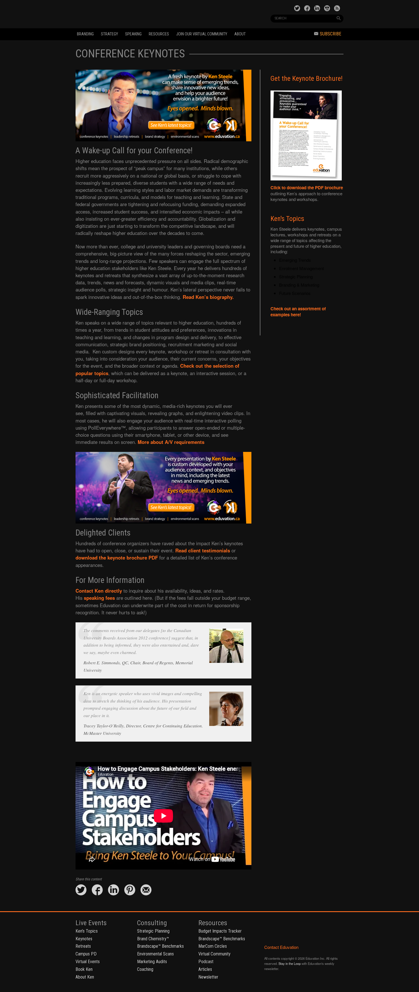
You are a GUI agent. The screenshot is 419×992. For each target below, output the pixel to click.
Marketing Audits (152, 961)
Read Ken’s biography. (208, 296)
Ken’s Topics (87, 931)
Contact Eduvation (281, 947)
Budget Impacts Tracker (220, 931)
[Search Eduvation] (338, 18)
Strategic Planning (153, 931)
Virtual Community (214, 954)
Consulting (152, 923)
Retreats (83, 946)
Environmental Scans (155, 954)
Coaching (145, 969)
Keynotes (84, 938)
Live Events (91, 923)
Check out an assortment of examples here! (298, 311)
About (240, 34)
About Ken (85, 977)
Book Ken (84, 969)
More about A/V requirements (171, 441)
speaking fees (99, 597)
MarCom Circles (212, 946)
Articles (205, 969)
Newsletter (208, 977)
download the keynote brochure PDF (117, 557)
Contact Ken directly (99, 590)
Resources (159, 34)
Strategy (109, 34)
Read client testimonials (202, 550)
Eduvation (127, 13)
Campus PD (86, 954)
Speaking (133, 34)
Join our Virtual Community (201, 34)
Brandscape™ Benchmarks (160, 946)
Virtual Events (88, 961)
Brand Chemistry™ (153, 938)
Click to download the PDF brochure (306, 187)
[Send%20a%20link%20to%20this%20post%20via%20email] (146, 890)
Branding (85, 34)
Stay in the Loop (289, 963)
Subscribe (330, 34)
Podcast (205, 961)
